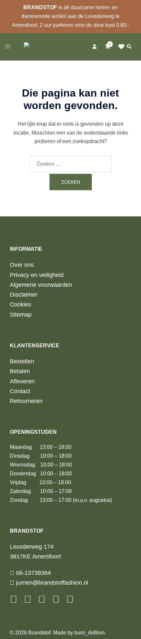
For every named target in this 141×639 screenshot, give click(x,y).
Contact (20, 391)
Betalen (20, 371)
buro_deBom (89, 632)
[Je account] (94, 46)
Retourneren (26, 401)
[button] (128, 46)
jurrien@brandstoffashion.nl (51, 582)
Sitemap (20, 314)
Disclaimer (23, 294)
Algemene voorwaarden (41, 285)
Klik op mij (121, 47)
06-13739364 (32, 573)
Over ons (22, 265)
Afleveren (22, 381)
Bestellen (22, 361)
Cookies (20, 304)
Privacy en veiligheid (37, 275)
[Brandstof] (37, 46)
